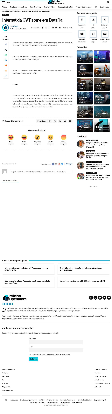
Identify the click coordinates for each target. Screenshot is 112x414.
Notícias (5, 15)
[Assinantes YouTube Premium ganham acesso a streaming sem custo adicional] (81, 176)
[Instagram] (105, 22)
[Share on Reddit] (56, 27)
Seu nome (32, 339)
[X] (93, 22)
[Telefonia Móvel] (102, 112)
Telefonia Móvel (101, 113)
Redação (15, 26)
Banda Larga (100, 58)
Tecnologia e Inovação (94, 162)
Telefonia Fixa (84, 113)
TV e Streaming (85, 127)
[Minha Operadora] (56, 2)
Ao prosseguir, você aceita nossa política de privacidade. (51, 355)
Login (70, 164)
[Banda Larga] (102, 56)
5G (80, 58)
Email (30, 347)
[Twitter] (104, 298)
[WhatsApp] (93, 36)
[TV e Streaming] (85, 125)
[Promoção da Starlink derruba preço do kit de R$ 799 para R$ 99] (81, 155)
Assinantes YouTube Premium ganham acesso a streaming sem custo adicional (98, 177)
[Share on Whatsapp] (49, 27)
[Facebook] (82, 22)
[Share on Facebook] (42, 27)
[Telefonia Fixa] (85, 112)
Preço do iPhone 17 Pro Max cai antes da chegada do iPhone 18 (97, 145)
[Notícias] (102, 125)
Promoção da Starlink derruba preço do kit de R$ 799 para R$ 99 (97, 156)
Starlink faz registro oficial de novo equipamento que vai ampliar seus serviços (97, 167)
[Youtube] (82, 36)
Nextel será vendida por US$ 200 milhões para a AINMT (82, 281)
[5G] (85, 56)
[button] (4, 2)
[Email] (59, 27)
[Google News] (105, 36)
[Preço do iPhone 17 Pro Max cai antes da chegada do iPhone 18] (81, 144)
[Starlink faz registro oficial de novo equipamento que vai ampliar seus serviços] (81, 165)
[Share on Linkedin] (52, 27)
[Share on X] (46, 27)
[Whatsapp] (91, 298)
